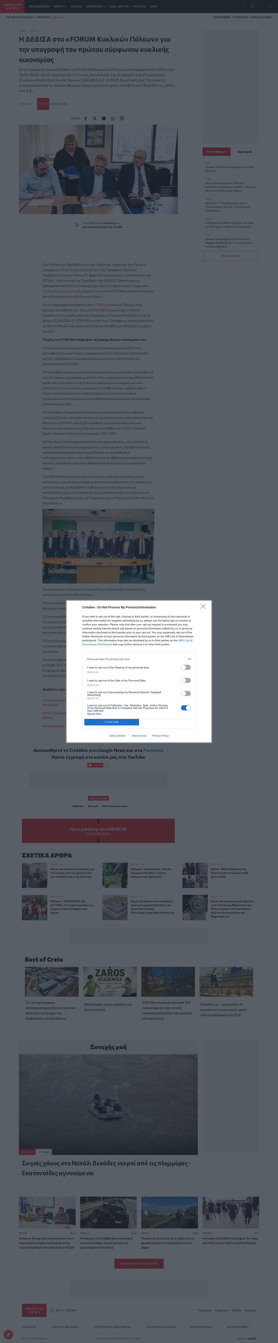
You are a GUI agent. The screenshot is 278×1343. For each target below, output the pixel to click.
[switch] (186, 667)
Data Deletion (117, 735)
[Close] (204, 607)
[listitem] (139, 659)
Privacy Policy (160, 735)
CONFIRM (112, 722)
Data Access (139, 735)
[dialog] (139, 671)
